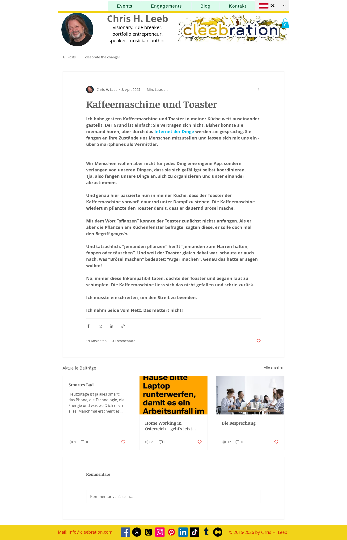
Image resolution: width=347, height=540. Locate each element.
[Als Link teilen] (123, 326)
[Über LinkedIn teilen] (111, 326)
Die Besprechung (239, 423)
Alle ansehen (274, 367)
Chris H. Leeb (137, 18)
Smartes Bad (81, 385)
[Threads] (148, 532)
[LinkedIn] (183, 532)
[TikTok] (194, 532)
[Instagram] (160, 532)
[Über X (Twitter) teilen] (100, 326)
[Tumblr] (206, 532)
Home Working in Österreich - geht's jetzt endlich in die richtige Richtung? (168, 425)
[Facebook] (125, 532)
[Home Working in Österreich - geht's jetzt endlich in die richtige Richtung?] (174, 395)
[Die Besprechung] (250, 395)
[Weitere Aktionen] (258, 89)
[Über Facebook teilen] (88, 326)
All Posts (69, 57)
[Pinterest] (171, 532)
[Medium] (217, 532)
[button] (285, 23)
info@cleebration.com (91, 532)
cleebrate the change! (102, 57)
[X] (136, 532)
